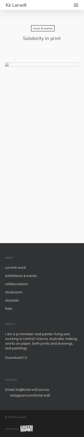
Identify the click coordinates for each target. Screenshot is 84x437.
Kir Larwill (16, 4)
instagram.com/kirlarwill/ (29, 395)
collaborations (16, 284)
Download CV (16, 357)
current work (15, 267)
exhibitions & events (21, 275)
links (8, 308)
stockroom (13, 292)
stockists (12, 300)
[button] (76, 5)
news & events (43, 28)
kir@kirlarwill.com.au (32, 389)
